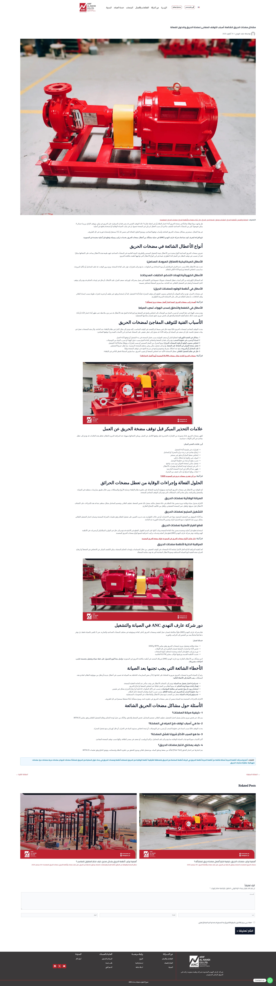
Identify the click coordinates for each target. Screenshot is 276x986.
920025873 (189, 7)
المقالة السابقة (253, 774)
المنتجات (129, 7)
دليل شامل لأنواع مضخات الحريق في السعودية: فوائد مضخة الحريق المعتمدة (169, 539)
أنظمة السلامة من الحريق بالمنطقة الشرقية (165, 760)
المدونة (109, 7)
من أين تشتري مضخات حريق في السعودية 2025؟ (178, 476)
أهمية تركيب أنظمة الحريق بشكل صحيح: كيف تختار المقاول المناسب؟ (106, 861)
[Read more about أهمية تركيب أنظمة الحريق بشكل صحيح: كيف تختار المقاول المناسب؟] (78, 825)
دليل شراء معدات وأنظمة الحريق (189, 219)
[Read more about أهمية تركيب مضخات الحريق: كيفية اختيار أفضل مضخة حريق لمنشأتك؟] (197, 825)
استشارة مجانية (177, 7)
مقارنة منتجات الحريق (238, 762)
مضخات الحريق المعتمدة (169, 219)
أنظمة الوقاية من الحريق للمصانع (134, 760)
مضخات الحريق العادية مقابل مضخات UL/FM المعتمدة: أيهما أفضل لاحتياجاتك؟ (168, 356)
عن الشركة (155, 7)
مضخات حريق (54, 760)
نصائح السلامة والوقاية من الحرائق (126, 864)
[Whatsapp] (270, 980)
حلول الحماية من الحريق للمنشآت (83, 760)
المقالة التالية (22, 774)
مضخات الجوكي (65, 760)
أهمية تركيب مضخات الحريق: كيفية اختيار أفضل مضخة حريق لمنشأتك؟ (170, 302)
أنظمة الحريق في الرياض (192, 760)
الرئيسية (164, 7)
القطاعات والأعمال (142, 7)
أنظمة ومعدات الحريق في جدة (109, 760)
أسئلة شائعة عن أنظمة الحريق (214, 760)
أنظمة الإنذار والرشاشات (108, 864)
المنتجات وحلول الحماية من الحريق (213, 219)
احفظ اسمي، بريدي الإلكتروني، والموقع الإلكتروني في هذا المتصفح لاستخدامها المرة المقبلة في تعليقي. (225, 923)
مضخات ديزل (43, 760)
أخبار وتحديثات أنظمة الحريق (237, 760)
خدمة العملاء (119, 7)
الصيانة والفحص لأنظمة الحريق (237, 219)
